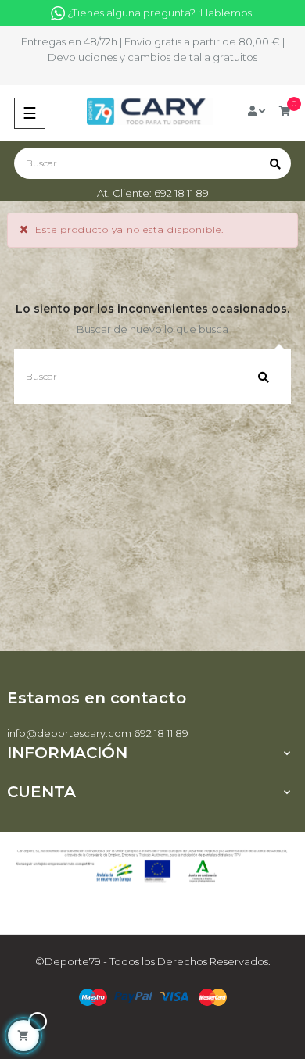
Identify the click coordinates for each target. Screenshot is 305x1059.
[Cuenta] (256, 111)
